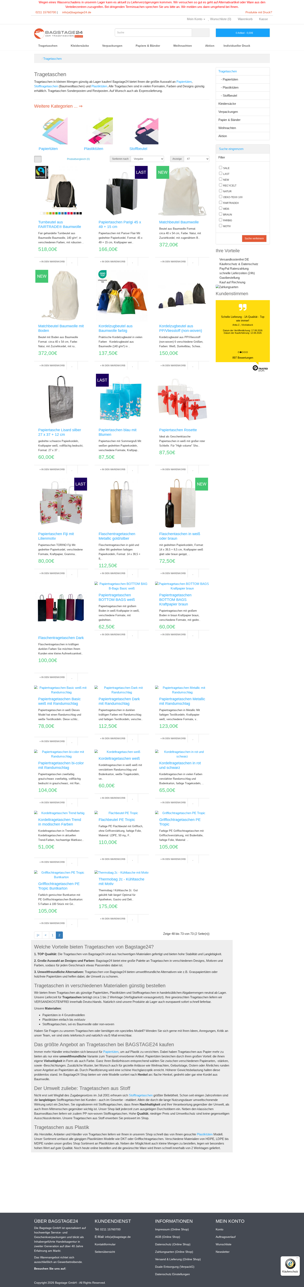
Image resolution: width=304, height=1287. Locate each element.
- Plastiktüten (228, 87)
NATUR (227, 191)
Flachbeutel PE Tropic (117, 820)
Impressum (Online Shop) (172, 1229)
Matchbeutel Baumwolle (179, 222)
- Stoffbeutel (227, 95)
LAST (226, 174)
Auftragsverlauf (226, 1236)
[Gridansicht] (38, 159)
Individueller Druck (237, 45)
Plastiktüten (99, 86)
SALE (226, 168)
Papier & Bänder (229, 120)
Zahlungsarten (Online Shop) (174, 1251)
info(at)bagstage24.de (76, 12)
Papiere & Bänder (148, 45)
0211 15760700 (46, 12)
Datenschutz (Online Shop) (172, 1244)
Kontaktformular (105, 1244)
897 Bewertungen (242, 357)
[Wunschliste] (72, 261)
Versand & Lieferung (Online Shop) (178, 1259)
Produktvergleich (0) (78, 159)
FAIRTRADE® (231, 203)
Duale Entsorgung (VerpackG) (174, 1266)
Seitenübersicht (105, 1251)
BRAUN (227, 214)
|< (38, 935)
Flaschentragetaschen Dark (61, 638)
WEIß (226, 208)
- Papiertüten (228, 79)
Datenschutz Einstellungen (172, 1274)
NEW (226, 179)
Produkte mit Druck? (258, 12)
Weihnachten (183, 45)
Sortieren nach (120, 158)
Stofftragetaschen (46, 86)
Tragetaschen (48, 45)
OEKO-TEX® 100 (233, 197)
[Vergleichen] (83, 261)
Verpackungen (112, 45)
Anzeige (177, 158)
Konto (219, 1229)
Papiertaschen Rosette (178, 430)
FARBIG (227, 220)
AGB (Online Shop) (167, 1236)
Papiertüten (184, 81)
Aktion (209, 45)
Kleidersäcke (80, 45)
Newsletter (223, 1251)
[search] (200, 32)
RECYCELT (229, 185)
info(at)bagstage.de (118, 1236)
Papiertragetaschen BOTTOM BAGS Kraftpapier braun (175, 599)
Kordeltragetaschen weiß (119, 758)
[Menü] (297, 1258)
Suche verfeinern (254, 238)
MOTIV (227, 226)
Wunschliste (223, 1244)
